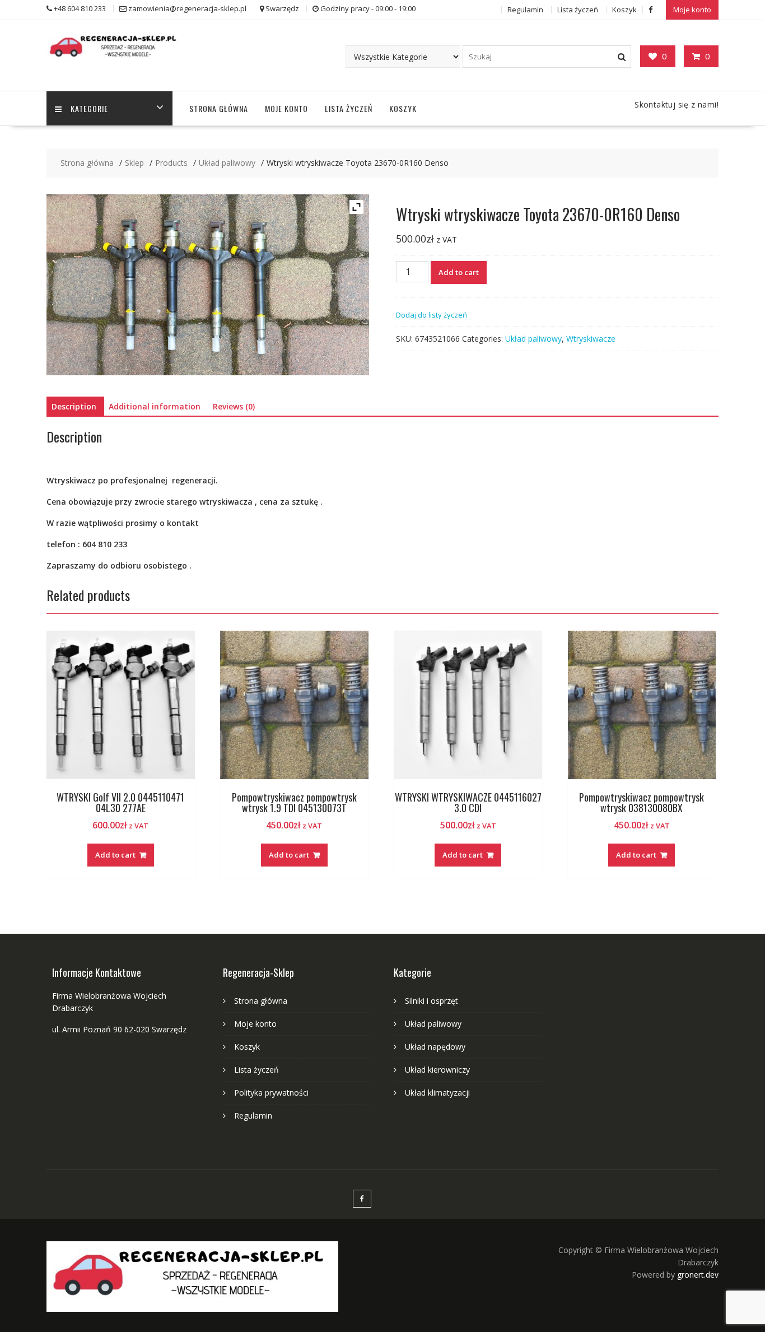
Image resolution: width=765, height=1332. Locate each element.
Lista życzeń (577, 9)
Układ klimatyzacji (437, 1092)
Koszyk (624, 9)
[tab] (74, 407)
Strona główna (218, 108)
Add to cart (459, 272)
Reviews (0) (234, 406)
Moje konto (692, 9)
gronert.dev (698, 1274)
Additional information (154, 406)
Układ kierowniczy (437, 1069)
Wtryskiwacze (590, 338)
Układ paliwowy (533, 338)
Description (74, 406)
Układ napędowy (435, 1046)
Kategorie (89, 108)
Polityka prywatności (271, 1092)
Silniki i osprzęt (431, 1000)
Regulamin (525, 9)
